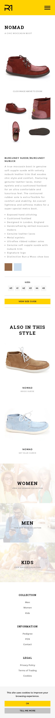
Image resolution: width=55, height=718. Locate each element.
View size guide (28, 301)
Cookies (27, 675)
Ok (27, 703)
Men (27, 602)
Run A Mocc (8, 8)
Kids (27, 613)
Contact (27, 644)
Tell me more (27, 710)
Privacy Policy (27, 665)
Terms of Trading (27, 670)
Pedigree (28, 633)
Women (27, 607)
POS (27, 639)
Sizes (27, 282)
